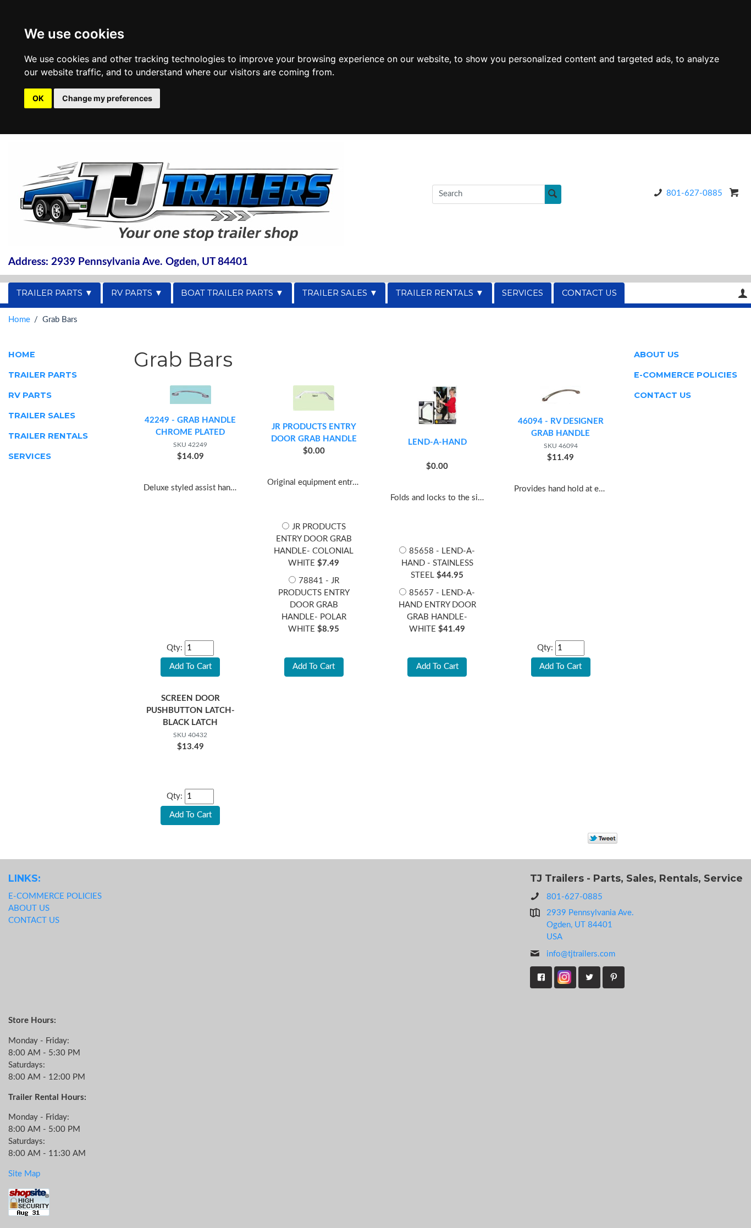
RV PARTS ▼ (137, 293)
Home (19, 320)
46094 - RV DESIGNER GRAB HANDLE (561, 427)
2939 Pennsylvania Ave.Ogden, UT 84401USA (590, 925)
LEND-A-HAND (437, 442)
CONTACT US (589, 293)
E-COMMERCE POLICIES (685, 375)
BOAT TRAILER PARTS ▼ (232, 293)
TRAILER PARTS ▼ (54, 293)
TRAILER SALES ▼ (340, 293)
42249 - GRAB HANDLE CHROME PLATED (190, 426)
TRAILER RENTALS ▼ (440, 293)
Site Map (24, 1174)
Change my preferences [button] (107, 98)
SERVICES (522, 293)
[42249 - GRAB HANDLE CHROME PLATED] (190, 393)
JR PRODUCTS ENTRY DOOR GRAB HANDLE (314, 433)
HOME (21, 354)
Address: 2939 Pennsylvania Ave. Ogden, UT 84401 (128, 262)
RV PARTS (30, 395)
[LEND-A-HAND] (437, 404)
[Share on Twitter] (602, 838)
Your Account (743, 293)
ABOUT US (656, 354)
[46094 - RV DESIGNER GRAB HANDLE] (560, 394)
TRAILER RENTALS (48, 436)
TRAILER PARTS (42, 375)
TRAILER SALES (41, 416)
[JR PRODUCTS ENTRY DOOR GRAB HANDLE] (314, 397)
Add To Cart (313, 666)
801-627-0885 (694, 193)
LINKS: (24, 878)
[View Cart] (734, 192)
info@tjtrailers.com (580, 954)
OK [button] (38, 98)
